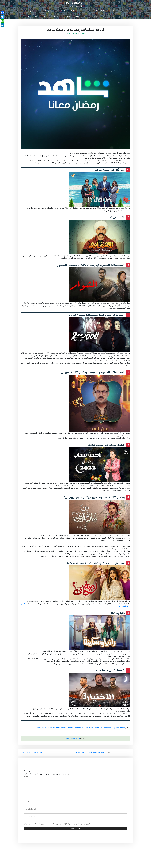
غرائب (104, 16)
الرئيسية (112, 11)
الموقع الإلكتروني (29, 816)
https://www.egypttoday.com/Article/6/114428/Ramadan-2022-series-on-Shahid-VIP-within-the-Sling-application (81, 728)
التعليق (26, 776)
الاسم (26, 802)
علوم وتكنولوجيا (66, 11)
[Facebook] (2, 13)
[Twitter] (2, 17)
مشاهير (23, 11)
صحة (86, 11)
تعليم (78, 11)
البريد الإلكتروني (30, 809)
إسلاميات (68, 16)
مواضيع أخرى (66, 738)
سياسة (103, 11)
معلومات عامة (26, 16)
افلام (36, 16)
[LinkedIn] (2, 25)
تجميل (44, 16)
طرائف (95, 16)
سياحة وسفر (114, 16)
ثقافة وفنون (34, 11)
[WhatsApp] (2, 21)
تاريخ (55, 11)
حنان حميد (68, 33)
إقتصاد (94, 11)
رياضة (86, 16)
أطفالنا (77, 16)
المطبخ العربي (55, 16)
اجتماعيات (46, 11)
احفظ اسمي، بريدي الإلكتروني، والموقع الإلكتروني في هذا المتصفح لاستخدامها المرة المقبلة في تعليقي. (59, 824)
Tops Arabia (75, 3)
